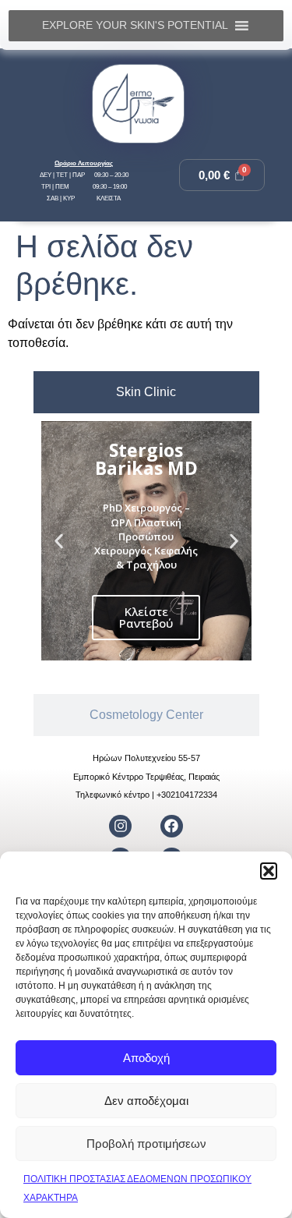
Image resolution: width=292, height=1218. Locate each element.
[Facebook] (171, 826)
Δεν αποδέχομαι (146, 1100)
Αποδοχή (146, 1057)
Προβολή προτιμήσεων (146, 1143)
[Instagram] (120, 826)
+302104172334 (187, 794)
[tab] (146, 392)
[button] (268, 871)
